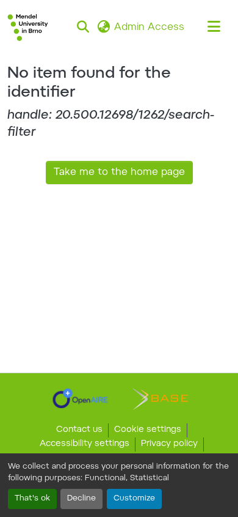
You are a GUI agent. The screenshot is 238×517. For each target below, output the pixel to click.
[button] (27, 27)
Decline (81, 498)
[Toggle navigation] (214, 27)
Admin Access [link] (149, 27)
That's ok (32, 498)
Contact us (79, 430)
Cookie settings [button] (147, 430)
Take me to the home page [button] (119, 172)
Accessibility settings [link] (84, 444)
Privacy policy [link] (169, 444)
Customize (134, 498)
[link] (80, 398)
